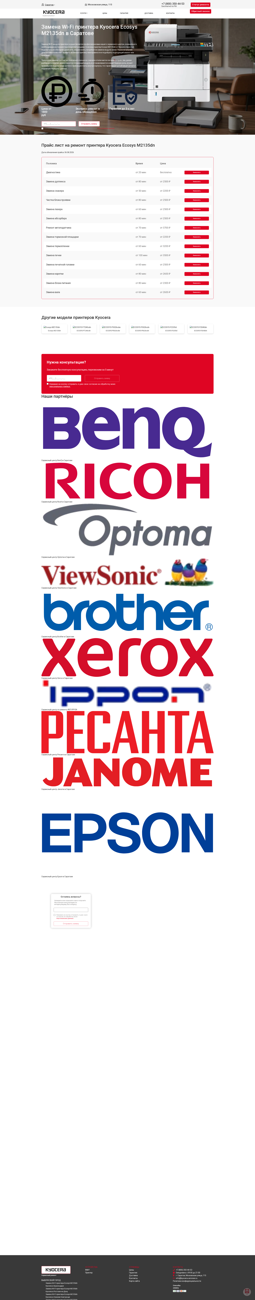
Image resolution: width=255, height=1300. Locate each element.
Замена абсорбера (56, 218)
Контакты (170, 13)
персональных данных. (106, 128)
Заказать (197, 172)
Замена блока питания (58, 283)
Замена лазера (54, 209)
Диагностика (53, 172)
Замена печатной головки (60, 264)
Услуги (83, 13)
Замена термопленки (57, 246)
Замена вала (53, 292)
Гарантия (124, 13)
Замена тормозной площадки (62, 236)
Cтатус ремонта (200, 5)
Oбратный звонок (200, 11)
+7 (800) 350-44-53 (173, 3)
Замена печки (53, 255)
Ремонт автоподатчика (58, 227)
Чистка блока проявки (58, 200)
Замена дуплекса (55, 181)
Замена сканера (55, 190)
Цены (105, 13)
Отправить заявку (89, 124)
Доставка (148, 13)
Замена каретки (54, 273)
